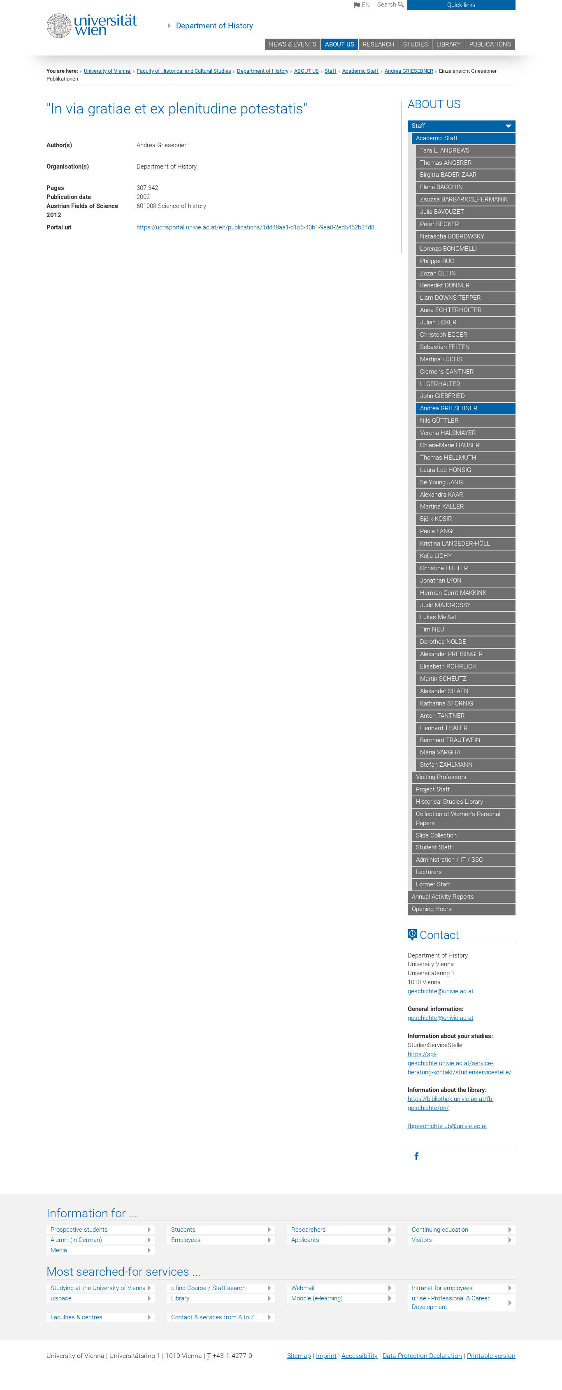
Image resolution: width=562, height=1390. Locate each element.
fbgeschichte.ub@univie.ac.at (447, 1126)
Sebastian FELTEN (445, 347)
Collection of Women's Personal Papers (458, 818)
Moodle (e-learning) (317, 1298)
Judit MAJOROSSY (445, 605)
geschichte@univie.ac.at (441, 1018)
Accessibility (359, 1356)
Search (387, 4)
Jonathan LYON (441, 580)
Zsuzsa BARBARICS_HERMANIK (464, 199)
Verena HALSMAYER (448, 433)
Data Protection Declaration (422, 1356)
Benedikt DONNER (445, 285)
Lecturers (429, 872)
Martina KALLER (442, 506)
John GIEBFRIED (442, 396)
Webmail (302, 1288)
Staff (331, 71)
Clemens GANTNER (447, 371)
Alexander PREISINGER (451, 654)
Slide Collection (436, 835)
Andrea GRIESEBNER (409, 71)
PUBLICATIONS (490, 44)
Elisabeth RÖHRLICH (448, 666)
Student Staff (434, 847)
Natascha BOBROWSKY (452, 236)
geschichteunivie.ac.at (441, 991)
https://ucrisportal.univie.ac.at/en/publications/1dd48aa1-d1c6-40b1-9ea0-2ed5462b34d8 (255, 227)
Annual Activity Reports (443, 896)
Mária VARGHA (440, 752)
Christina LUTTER (444, 568)
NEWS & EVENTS (292, 44)
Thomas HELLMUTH (448, 457)
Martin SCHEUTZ (443, 678)
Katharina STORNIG (446, 703)
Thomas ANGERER (446, 163)
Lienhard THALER (444, 728)
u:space (61, 1298)
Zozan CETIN (438, 273)
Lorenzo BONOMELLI (448, 248)
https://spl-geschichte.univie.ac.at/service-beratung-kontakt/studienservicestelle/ (459, 1063)
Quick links (461, 5)
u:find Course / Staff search (208, 1288)
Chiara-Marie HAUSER (450, 445)
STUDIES (415, 44)
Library (180, 1298)
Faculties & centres (76, 1317)
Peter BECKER (439, 224)
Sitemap (299, 1356)
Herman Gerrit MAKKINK (453, 593)
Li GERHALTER (440, 384)
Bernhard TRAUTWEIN (450, 740)
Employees (186, 1240)
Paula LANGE (438, 531)
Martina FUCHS (441, 359)
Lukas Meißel (438, 617)
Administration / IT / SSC (449, 859)
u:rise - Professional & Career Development (451, 1303)
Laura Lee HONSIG (445, 470)
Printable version (491, 1356)
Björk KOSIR (436, 519)
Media (59, 1250)
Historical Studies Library (449, 801)
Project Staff (433, 789)
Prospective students (79, 1229)
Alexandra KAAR (441, 494)
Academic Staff (360, 71)
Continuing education (440, 1229)
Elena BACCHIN (441, 187)
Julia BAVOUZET (442, 211)
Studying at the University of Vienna (98, 1288)
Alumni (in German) (76, 1240)
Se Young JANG (441, 482)
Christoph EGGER (443, 334)
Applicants (305, 1240)
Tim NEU (432, 629)
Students (183, 1229)
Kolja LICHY (436, 556)
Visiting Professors (441, 777)
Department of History (214, 25)
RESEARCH (379, 44)
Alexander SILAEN (444, 691)
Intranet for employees (442, 1288)
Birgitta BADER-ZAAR (448, 174)
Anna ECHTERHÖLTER (451, 310)
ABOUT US (339, 44)
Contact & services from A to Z (212, 1317)
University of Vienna (107, 71)
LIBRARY (449, 44)
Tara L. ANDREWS (444, 150)
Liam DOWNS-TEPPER (450, 297)
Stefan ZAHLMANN (446, 764)
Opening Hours (432, 909)
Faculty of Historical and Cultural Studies (184, 71)
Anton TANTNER (442, 715)
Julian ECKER (438, 322)
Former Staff (433, 884)
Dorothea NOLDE (443, 641)
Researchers (308, 1229)
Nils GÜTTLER (439, 420)
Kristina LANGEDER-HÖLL (455, 543)
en (365, 5)
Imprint (326, 1356)
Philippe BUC (437, 261)
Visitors (422, 1240)
